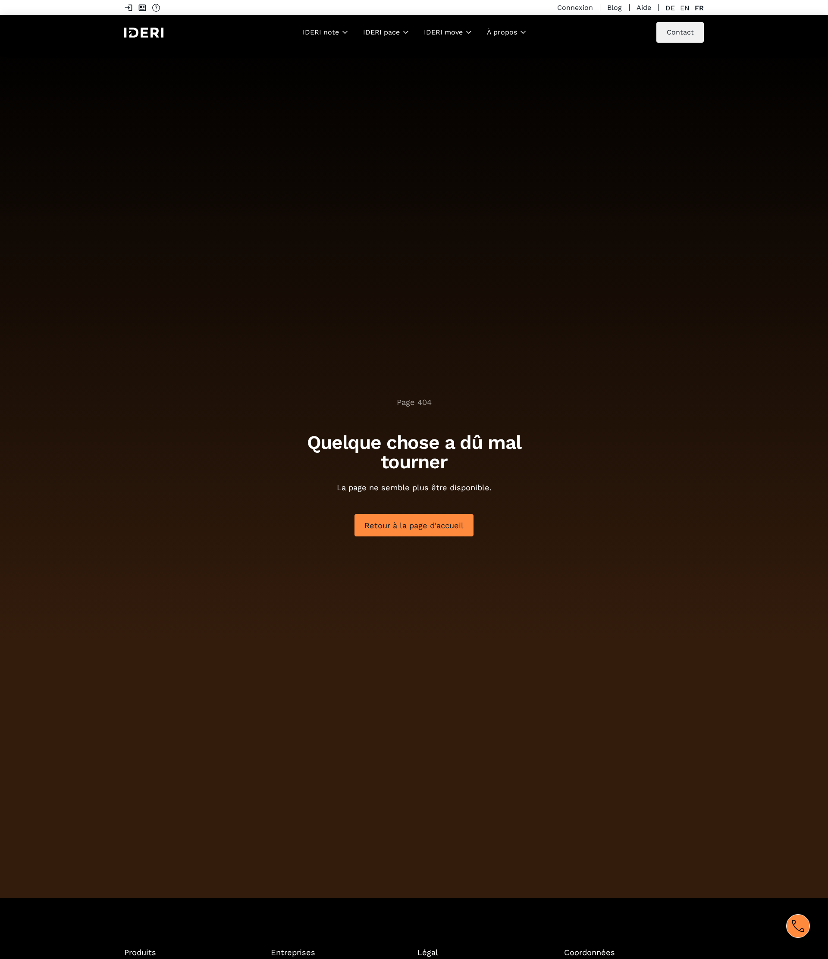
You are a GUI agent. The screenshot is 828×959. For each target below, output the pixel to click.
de (670, 8)
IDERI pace (381, 32)
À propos (502, 32)
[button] (326, 32)
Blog (614, 7)
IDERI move (443, 32)
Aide (644, 7)
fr (699, 8)
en (685, 8)
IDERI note (321, 32)
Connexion (575, 7)
